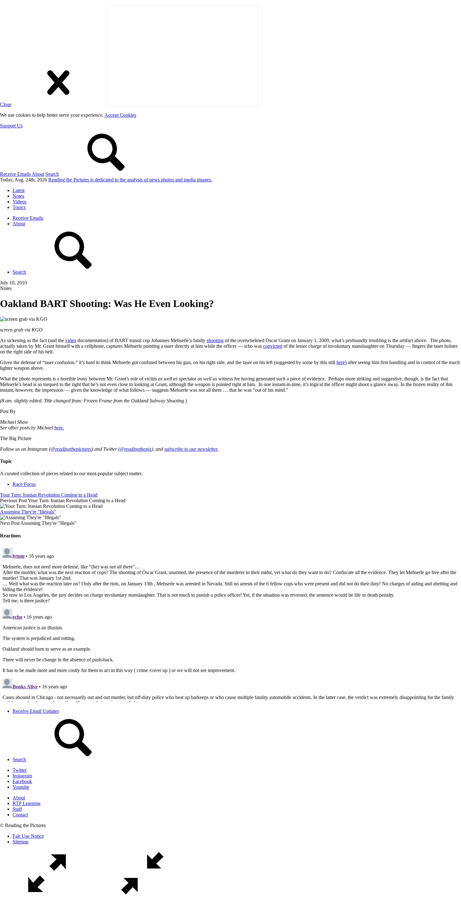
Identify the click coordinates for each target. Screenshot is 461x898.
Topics (19, 207)
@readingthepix (135, 449)
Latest (18, 190)
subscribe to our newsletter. (191, 449)
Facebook (22, 781)
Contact (20, 814)
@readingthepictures (71, 449)
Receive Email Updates (36, 711)
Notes (18, 196)
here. (59, 427)
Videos (19, 201)
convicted (272, 346)
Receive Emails (15, 174)
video (70, 340)
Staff (17, 809)
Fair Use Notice (28, 836)
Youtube (21, 787)
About (38, 174)
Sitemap (21, 841)
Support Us (11, 125)
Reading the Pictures (130, 179)
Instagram (22, 775)
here (340, 362)
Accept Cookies (120, 115)
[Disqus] (230, 623)
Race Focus (24, 484)
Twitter (20, 770)
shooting (215, 340)
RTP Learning (26, 803)
